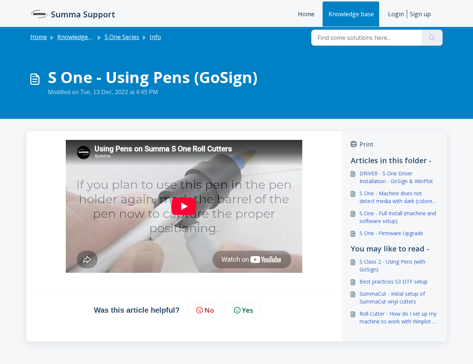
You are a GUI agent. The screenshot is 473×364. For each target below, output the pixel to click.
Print (366, 144)
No (209, 310)
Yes (247, 310)
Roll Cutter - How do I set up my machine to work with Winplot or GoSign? (399, 317)
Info (155, 37)
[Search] (432, 38)
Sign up (420, 14)
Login (396, 14)
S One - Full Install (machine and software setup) (398, 217)
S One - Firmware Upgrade (391, 233)
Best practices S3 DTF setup (394, 281)
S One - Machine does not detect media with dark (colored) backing (398, 197)
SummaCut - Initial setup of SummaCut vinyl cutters (392, 297)
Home (306, 14)
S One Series (122, 37)
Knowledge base (351, 14)
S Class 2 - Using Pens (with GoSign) (392, 265)
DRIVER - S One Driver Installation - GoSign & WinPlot (396, 177)
